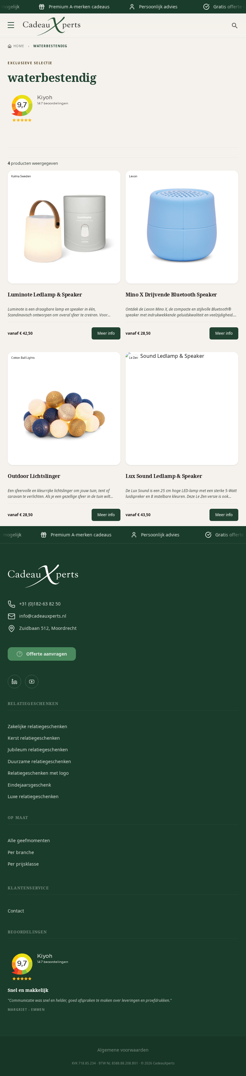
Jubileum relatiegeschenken (38, 749)
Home (18, 46)
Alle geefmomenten (29, 840)
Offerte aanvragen (43, 654)
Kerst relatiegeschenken (34, 738)
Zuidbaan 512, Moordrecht (48, 628)
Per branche (21, 852)
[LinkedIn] (14, 681)
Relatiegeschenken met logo (38, 773)
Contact (16, 911)
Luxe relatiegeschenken (33, 796)
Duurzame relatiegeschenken (39, 761)
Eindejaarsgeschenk (29, 785)
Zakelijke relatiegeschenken (37, 726)
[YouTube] (31, 681)
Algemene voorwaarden (123, 1050)
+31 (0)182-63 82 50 (40, 604)
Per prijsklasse (23, 864)
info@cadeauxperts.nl (42, 616)
